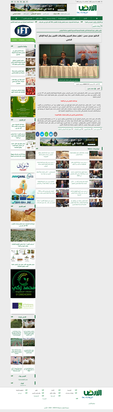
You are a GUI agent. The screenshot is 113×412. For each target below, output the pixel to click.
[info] (15, 1)
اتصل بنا (44, 398)
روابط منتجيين (96, 26)
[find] (18, 1)
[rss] (21, 1)
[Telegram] (51, 134)
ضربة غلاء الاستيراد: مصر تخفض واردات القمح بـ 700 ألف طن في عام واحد (75, 22)
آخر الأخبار (22, 119)
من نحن (19, 393)
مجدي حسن (97, 129)
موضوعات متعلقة (93, 148)
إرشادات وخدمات (50, 18)
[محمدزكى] (23, 283)
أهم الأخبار (22, 206)
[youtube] (24, 1)
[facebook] (27, 1)
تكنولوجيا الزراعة (62, 18)
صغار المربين (87, 129)
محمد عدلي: (90, 88)
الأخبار (85, 18)
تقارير (73, 18)
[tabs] (12, 1)
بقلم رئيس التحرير (27, 18)
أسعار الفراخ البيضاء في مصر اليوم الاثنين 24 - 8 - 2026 (34, 22)
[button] (12, 7)
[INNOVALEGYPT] (23, 188)
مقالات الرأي (39, 18)
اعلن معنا (53, 396)
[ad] (41, 7)
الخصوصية (36, 396)
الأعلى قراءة (22, 316)
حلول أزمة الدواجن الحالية (65, 129)
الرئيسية (69, 390)
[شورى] (23, 166)
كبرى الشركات (78, 129)
